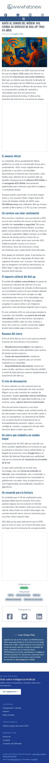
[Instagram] (43, 15)
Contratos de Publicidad (12, 744)
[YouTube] (31, 15)
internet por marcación (33, 599)
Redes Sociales (9, 715)
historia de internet (14, 599)
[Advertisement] (24, 127)
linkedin (32, 660)
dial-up (36, 595)
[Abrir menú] (24, 18)
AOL (11, 595)
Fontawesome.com (15, 759)
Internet (24, 588)
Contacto (6, 740)
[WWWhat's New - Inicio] (24, 7)
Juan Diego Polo (26, 635)
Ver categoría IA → (10, 692)
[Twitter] (6, 15)
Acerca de (6, 737)
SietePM (34, 759)
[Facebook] (19, 15)
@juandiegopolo (22, 660)
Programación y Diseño (12, 708)
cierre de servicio (24, 595)
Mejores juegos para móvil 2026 (15, 726)
